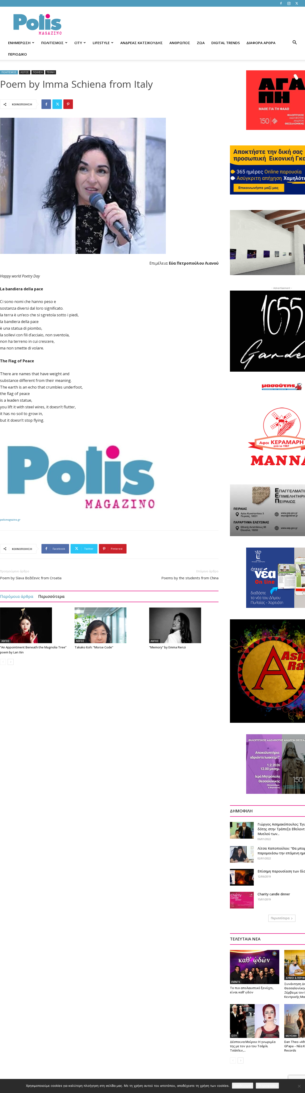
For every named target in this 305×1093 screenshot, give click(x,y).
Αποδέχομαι (242, 1086)
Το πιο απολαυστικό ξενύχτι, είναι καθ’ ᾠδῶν (252, 990)
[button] (294, 43)
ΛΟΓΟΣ (24, 72)
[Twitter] (296, 3)
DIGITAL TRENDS (225, 42)
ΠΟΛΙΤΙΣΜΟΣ (52, 42)
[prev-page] (3, 662)
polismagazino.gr (10, 519)
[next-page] (11, 662)
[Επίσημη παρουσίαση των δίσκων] (242, 877)
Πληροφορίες (267, 1086)
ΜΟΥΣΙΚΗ (291, 1035)
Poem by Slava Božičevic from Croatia (30, 577)
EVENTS (235, 982)
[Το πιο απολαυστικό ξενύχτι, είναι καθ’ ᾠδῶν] (254, 967)
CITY (78, 42)
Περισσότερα (51, 596)
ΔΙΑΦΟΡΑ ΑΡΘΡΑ (260, 42)
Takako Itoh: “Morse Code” (94, 647)
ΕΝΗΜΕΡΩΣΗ (19, 42)
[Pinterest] (68, 104)
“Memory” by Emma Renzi (167, 647)
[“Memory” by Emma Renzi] (184, 625)
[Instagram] (288, 3)
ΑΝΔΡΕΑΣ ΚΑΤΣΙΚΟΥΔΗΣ (141, 42)
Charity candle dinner (274, 894)
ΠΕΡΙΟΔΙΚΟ (17, 54)
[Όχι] (299, 1086)
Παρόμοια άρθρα (16, 596)
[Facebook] (281, 3)
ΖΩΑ (201, 42)
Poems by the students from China (190, 577)
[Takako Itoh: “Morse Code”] (109, 625)
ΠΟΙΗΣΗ (38, 72)
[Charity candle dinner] (242, 900)
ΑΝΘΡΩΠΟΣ (179, 42)
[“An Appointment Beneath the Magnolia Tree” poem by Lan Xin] (35, 625)
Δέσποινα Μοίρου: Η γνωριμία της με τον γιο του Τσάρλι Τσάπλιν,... (252, 1046)
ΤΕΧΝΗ (51, 72)
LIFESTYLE (101, 42)
